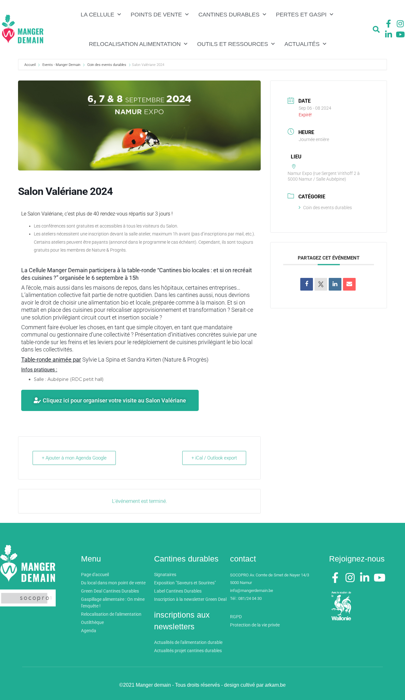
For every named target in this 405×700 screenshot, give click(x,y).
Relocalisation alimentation (135, 44)
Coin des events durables (106, 65)
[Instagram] (400, 24)
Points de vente (156, 14)
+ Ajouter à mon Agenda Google (74, 458)
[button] (376, 29)
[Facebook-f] (388, 24)
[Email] (349, 284)
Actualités (302, 44)
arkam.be (275, 685)
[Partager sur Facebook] (306, 284)
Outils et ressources (232, 44)
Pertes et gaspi (301, 14)
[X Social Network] (321, 284)
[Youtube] (400, 34)
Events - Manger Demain (61, 65)
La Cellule (97, 14)
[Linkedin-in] (388, 34)
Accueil (30, 65)
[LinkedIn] (335, 284)
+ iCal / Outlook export (214, 458)
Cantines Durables (228, 14)
